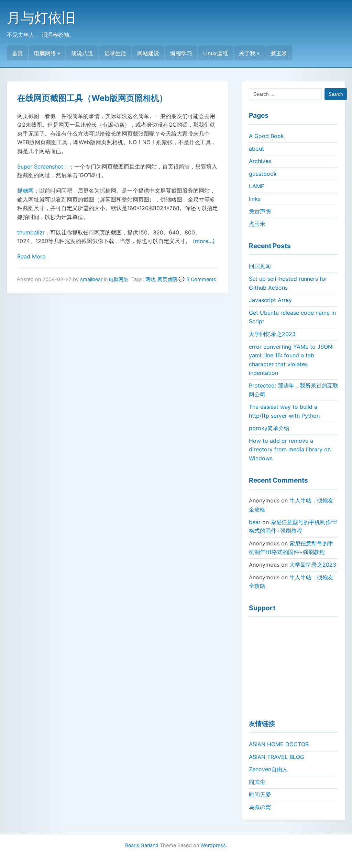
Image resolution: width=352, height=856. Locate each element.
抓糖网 (25, 190)
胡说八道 (82, 53)
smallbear (91, 279)
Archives (260, 161)
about (256, 148)
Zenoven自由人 (268, 769)
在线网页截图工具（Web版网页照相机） (92, 98)
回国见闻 (260, 266)
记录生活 (115, 53)
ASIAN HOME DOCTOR (279, 744)
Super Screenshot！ (43, 166)
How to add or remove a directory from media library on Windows (290, 449)
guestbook (263, 173)
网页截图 (167, 279)
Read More (31, 256)
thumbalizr (31, 232)
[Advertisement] (293, 665)
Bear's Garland (141, 845)
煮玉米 (279, 53)
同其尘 (257, 781)
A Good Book (266, 135)
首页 (17, 53)
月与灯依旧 (41, 17)
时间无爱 (260, 794)
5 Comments (201, 279)
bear (255, 522)
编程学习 (181, 53)
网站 (150, 279)
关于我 (247, 53)
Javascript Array (270, 300)
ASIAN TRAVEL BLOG (276, 756)
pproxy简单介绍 (269, 428)
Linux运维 (215, 53)
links (255, 198)
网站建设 (148, 53)
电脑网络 (45, 53)
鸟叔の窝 (260, 806)
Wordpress (213, 845)
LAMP (256, 186)
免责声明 (260, 211)
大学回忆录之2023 (272, 334)
